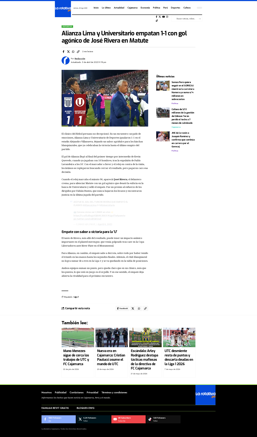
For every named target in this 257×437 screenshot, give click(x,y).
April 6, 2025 (105, 224)
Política (175, 103)
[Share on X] (68, 51)
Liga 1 (76, 297)
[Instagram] (167, 17)
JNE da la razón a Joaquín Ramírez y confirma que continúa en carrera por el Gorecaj (183, 140)
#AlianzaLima (90, 205)
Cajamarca (176, 127)
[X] (160, 17)
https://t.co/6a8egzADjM (86, 215)
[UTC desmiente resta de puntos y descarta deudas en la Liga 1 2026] (179, 337)
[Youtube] (128, 419)
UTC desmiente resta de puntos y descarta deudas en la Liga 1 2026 (179, 357)
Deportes (67, 26)
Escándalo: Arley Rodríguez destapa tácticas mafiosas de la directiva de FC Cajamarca (144, 360)
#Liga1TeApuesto (116, 215)
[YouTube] (163, 17)
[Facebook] (156, 17)
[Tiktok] (156, 21)
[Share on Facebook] (63, 51)
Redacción (80, 58)
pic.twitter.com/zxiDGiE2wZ (87, 219)
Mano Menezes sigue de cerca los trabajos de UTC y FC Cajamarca (76, 357)
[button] (78, 51)
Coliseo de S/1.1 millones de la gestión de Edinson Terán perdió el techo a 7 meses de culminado (183, 116)
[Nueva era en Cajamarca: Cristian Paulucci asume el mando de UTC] (111, 337)
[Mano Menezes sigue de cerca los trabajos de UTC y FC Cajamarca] (78, 337)
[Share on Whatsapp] (73, 51)
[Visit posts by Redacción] (66, 60)
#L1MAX (103, 215)
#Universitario (107, 205)
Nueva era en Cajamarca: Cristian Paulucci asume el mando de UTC (111, 357)
